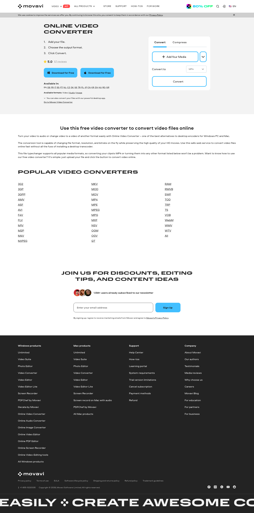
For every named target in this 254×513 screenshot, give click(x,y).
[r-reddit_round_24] (234, 487)
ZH (96, 87)
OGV (94, 236)
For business (192, 413)
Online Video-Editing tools (33, 454)
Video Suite (24, 359)
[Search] (217, 6)
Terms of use (42, 480)
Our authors (192, 359)
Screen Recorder (28, 393)
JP (86, 87)
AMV (21, 199)
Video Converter (27, 372)
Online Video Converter (31, 413)
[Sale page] (200, 6)
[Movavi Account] (224, 6)
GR (107, 87)
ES (58, 87)
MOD (94, 189)
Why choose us (194, 379)
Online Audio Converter (31, 420)
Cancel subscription (140, 386)
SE (76, 87)
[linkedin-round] (221, 487)
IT (55, 87)
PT (61, 87)
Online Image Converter (32, 427)
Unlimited (23, 352)
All (166, 236)
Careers (189, 386)
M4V (21, 236)
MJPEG (22, 241)
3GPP (21, 194)
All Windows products (31, 461)
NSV (94, 225)
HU (100, 87)
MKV (94, 184)
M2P (21, 230)
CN (89, 87)
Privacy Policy (156, 15)
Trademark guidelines (153, 480)
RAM (168, 184)
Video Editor (25, 379)
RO (103, 87)
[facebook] (209, 487)
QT (93, 241)
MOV (94, 194)
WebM (169, 220)
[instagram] (215, 487)
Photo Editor (25, 366)
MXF (94, 220)
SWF (168, 194)
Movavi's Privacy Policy (157, 318)
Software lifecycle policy (76, 480)
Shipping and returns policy (106, 480)
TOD (168, 199)
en (234, 6)
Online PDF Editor (28, 441)
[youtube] (228, 487)
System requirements (142, 372)
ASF (20, 205)
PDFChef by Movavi (29, 400)
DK (72, 87)
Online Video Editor (29, 434)
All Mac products (83, 413)
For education (193, 400)
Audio (72, 92)
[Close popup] (234, 15)
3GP (21, 189)
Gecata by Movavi (28, 407)
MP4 (191, 69)
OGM (94, 230)
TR (79, 87)
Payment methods (140, 393)
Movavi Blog (192, 393)
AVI (20, 210)
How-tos (134, 359)
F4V (20, 215)
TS (166, 210)
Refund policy (131, 480)
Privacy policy (24, 480)
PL (82, 87)
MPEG (95, 210)
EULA (56, 480)
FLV (20, 220)
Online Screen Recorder (32, 447)
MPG (94, 215)
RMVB (169, 189)
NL (64, 87)
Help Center (136, 352)
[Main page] (30, 6)
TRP (167, 205)
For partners (192, 407)
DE (48, 87)
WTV (168, 230)
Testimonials (192, 366)
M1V (21, 225)
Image (79, 92)
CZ (68, 87)
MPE (94, 205)
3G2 (20, 184)
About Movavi (193, 352)
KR (92, 87)
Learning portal (138, 366)
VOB (168, 215)
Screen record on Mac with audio (92, 400)
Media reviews (193, 372)
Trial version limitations (142, 379)
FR (52, 87)
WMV (168, 225)
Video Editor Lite (27, 386)
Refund (133, 400)
